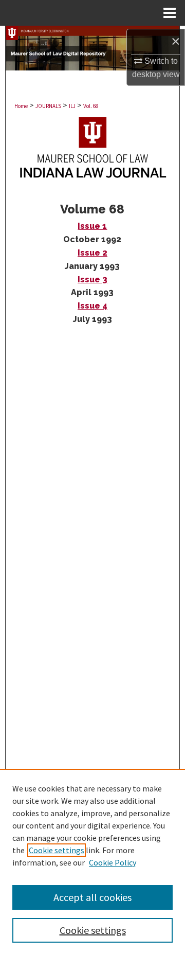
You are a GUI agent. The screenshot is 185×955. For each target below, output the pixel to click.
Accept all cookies (92, 897)
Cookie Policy (112, 862)
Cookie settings (56, 850)
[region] (92, 862)
